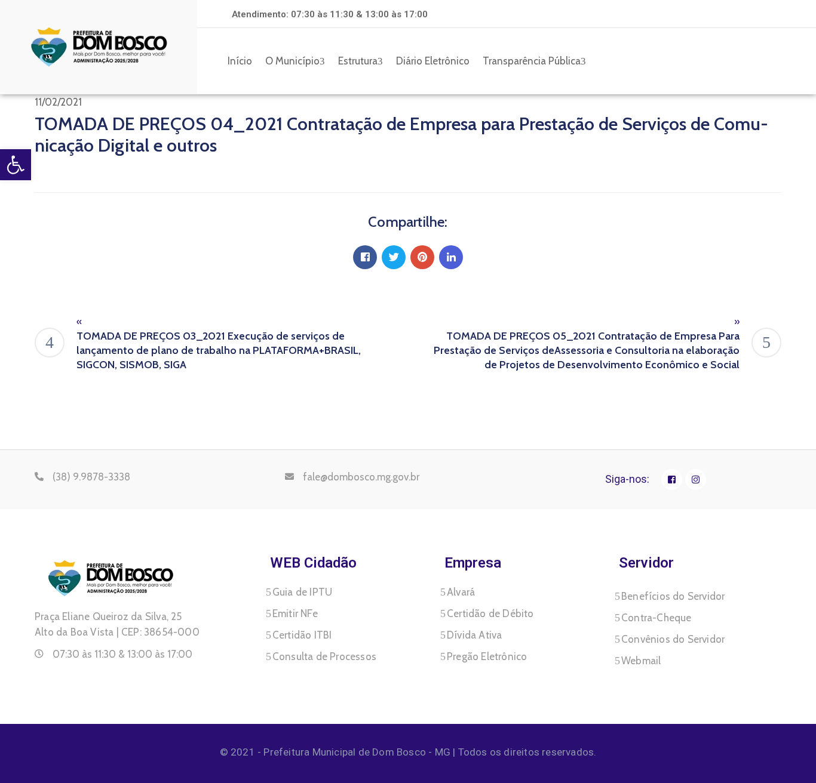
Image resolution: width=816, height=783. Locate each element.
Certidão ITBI (302, 635)
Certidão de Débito (490, 613)
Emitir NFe (295, 613)
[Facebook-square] (671, 479)
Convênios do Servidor (673, 639)
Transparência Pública (532, 61)
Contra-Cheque (656, 618)
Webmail (641, 661)
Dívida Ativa (474, 635)
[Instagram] (695, 479)
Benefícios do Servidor (673, 596)
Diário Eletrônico (433, 61)
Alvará (461, 592)
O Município (292, 61)
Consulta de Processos (324, 656)
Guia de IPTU (302, 592)
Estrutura (358, 61)
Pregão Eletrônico (487, 656)
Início (240, 61)
